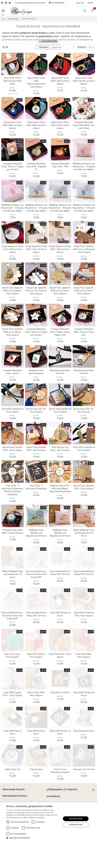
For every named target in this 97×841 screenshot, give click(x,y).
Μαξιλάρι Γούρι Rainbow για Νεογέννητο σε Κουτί (36, 532)
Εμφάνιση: (82, 47)
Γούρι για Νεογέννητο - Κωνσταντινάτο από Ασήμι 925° (36, 574)
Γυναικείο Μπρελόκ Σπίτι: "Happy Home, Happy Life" (60, 331)
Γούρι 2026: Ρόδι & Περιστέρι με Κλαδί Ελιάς (12, 80)
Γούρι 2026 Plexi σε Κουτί (12, 732)
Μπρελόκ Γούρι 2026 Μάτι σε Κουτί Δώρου (12, 531)
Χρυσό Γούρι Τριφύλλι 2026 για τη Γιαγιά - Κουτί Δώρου (60, 290)
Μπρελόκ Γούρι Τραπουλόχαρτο (36, 372)
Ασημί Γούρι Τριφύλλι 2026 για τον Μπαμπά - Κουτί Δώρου (84, 249)
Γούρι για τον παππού (84, 769)
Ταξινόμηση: (44, 47)
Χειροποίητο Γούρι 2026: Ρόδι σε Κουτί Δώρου (60, 80)
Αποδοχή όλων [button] (75, 819)
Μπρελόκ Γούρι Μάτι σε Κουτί (60, 372)
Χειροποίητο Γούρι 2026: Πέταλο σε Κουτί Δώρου (84, 80)
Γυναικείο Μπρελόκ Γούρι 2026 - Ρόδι (60, 165)
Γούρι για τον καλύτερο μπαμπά (60, 770)
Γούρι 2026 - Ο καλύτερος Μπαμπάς (36, 487)
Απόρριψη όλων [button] (75, 825)
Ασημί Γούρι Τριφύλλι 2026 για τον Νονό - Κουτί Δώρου (84, 290)
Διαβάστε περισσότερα (36, 817)
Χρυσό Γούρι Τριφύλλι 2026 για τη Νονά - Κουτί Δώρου (12, 331)
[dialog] (48, 821)
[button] (33, 838)
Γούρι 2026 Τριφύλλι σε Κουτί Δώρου (13, 410)
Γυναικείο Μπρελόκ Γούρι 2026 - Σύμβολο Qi (36, 166)
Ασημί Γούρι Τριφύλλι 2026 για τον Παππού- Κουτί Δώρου (36, 290)
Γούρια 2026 (13, 19)
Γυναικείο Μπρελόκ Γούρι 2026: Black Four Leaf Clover (84, 125)
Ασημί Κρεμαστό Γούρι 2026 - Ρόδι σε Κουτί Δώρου (60, 249)
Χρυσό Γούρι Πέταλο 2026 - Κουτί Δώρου (12, 448)
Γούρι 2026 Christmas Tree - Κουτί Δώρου (84, 614)
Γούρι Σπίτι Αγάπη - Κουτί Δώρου (36, 655)
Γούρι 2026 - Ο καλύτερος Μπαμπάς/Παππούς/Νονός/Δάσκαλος (13, 490)
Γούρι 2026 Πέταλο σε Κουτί (83, 694)
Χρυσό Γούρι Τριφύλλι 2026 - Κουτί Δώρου (84, 487)
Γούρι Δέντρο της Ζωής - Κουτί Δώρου (60, 448)
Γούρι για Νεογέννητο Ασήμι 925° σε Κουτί (60, 573)
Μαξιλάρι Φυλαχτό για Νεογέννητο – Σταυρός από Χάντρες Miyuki (84, 166)
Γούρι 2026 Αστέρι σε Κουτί (60, 614)
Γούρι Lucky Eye (12, 769)
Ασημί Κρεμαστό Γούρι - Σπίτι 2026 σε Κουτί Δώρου (12, 249)
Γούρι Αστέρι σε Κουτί (83, 730)
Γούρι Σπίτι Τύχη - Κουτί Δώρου (12, 655)
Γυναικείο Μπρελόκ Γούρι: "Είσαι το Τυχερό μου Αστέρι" (13, 166)
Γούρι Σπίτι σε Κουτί (60, 692)
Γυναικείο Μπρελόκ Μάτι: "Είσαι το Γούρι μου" (84, 331)
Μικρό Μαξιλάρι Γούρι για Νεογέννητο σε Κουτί (83, 532)
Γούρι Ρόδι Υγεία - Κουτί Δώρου (60, 655)
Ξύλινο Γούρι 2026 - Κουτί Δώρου (36, 694)
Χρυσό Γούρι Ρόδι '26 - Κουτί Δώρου (36, 410)
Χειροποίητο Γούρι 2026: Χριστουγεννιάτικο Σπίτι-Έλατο (36, 82)
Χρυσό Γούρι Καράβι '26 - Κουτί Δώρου (60, 410)
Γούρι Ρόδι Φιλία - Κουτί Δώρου (84, 655)
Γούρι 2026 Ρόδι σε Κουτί (36, 732)
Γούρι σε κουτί (36, 769)
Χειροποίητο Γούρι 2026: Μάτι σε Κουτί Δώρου (12, 125)
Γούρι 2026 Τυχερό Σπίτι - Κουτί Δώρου (12, 694)
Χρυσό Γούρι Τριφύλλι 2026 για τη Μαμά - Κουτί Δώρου (12, 290)
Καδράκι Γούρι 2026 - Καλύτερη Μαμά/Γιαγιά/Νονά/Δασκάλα (60, 488)
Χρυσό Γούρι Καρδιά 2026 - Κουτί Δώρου (36, 448)
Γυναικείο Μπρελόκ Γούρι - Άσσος (12, 372)
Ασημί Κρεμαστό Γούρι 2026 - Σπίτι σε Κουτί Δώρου (36, 249)
